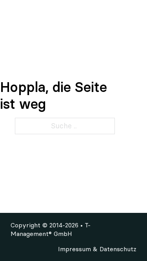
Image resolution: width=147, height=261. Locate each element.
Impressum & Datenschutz (97, 249)
